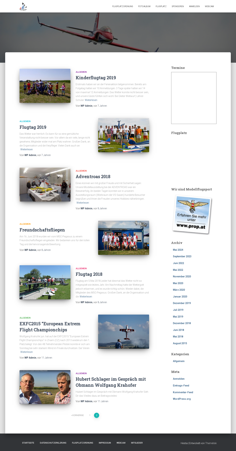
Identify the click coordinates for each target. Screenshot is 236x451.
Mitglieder (137, 443)
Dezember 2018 (182, 323)
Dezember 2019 (182, 303)
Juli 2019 (178, 310)
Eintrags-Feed (181, 385)
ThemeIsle (210, 443)
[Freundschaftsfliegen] (123, 238)
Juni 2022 (178, 263)
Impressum (105, 443)
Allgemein (81, 72)
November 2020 (182, 276)
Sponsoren (178, 6)
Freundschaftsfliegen (42, 230)
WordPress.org (182, 399)
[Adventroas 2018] (45, 185)
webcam (209, 6)
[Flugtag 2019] (123, 135)
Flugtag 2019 (33, 127)
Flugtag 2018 (89, 274)
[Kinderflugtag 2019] (45, 86)
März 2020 (179, 289)
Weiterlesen (91, 100)
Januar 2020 (180, 296)
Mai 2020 (178, 283)
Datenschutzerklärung (53, 443)
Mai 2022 (178, 270)
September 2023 (182, 256)
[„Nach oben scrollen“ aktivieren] (229, 444)
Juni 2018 (178, 330)
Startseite (28, 443)
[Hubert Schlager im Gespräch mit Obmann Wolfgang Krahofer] (45, 387)
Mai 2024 (178, 249)
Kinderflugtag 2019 (96, 78)
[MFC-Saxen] (23, 6)
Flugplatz (161, 6)
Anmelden (194, 6)
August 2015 (180, 343)
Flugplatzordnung (122, 6)
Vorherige (78, 415)
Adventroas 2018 (93, 176)
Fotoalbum (144, 6)
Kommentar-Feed (183, 392)
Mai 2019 (178, 316)
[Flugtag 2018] (45, 282)
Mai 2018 (178, 336)
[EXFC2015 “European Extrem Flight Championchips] (123, 332)
